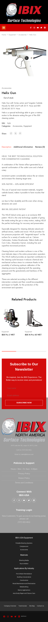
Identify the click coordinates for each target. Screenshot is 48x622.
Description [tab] (6, 147)
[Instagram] (34, 27)
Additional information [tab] (23, 147)
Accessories (22, 35)
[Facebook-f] (30, 27)
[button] (4, 28)
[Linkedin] (44, 27)
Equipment (12, 35)
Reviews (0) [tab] (40, 147)
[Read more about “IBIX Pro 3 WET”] (20, 311)
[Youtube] (37, 27)
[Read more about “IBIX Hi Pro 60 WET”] (43, 311)
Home (4, 35)
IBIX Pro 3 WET (8, 334)
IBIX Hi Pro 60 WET (33, 334)
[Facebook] (4, 616)
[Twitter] (41, 27)
